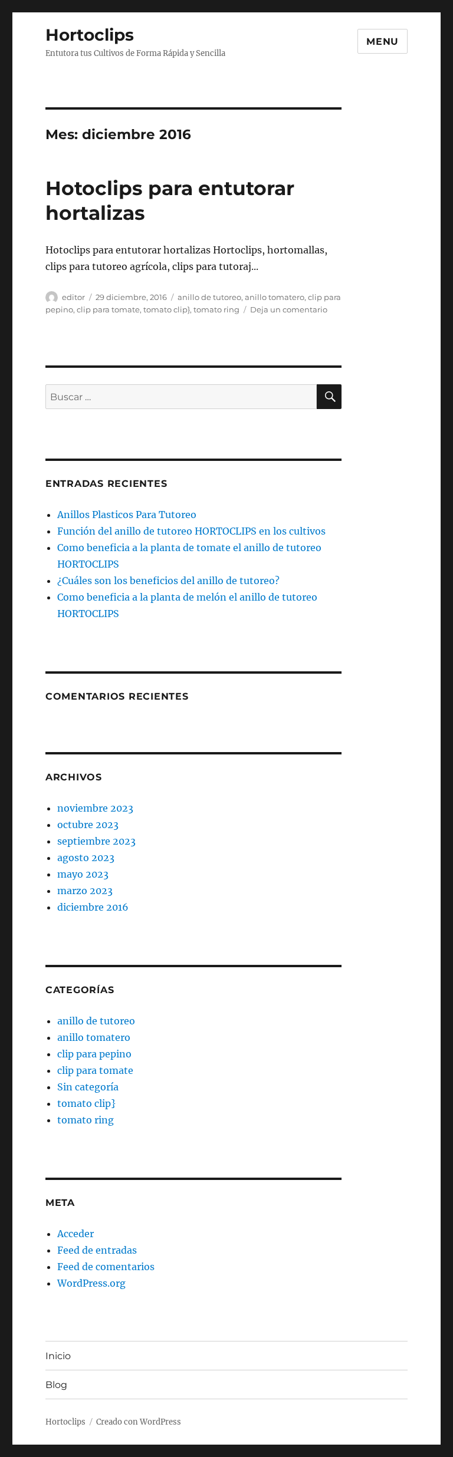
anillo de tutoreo (209, 297)
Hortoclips (89, 35)
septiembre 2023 (96, 841)
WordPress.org (91, 1283)
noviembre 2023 (95, 808)
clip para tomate (108, 309)
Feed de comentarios (106, 1267)
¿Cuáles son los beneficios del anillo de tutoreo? (168, 580)
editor (73, 297)
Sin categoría (88, 1087)
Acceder (75, 1234)
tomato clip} (166, 309)
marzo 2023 (85, 890)
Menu (382, 41)
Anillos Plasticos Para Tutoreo (126, 514)
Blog (56, 1384)
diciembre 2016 (93, 907)
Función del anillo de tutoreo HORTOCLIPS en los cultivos (191, 531)
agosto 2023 (85, 857)
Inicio (58, 1356)
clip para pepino (94, 1054)
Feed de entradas (97, 1250)
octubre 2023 (88, 824)
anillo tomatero (274, 297)
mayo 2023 (83, 874)
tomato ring (216, 309)
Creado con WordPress (138, 1422)
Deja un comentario (288, 309)
